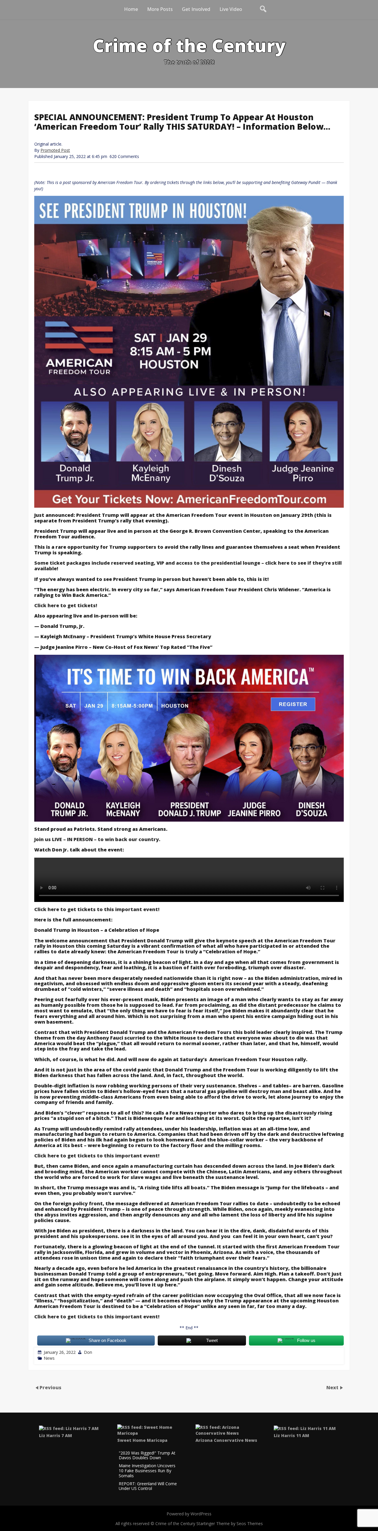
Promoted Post (55, 150)
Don (88, 1352)
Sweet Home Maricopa (142, 1440)
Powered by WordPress (189, 1514)
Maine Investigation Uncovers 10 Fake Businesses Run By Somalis (147, 1470)
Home (131, 9)
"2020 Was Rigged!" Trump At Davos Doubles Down (147, 1456)
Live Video (230, 9)
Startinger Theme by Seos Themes (229, 1523)
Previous (50, 1387)
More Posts (160, 9)
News (49, 1358)
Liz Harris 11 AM (291, 1435)
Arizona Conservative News (226, 1440)
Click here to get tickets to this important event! (96, 909)
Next (333, 1387)
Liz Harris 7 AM (55, 1435)
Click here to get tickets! (65, 605)
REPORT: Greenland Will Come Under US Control (148, 1486)
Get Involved (196, 9)
